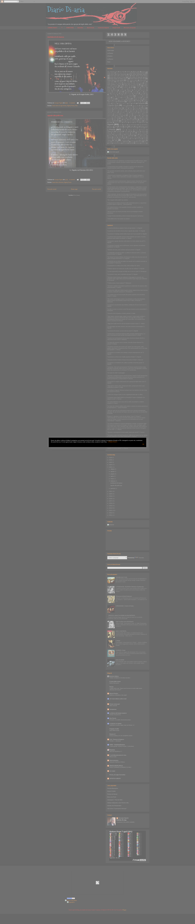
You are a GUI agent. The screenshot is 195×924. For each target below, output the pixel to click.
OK (143, 444)
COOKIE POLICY (112, 442)
